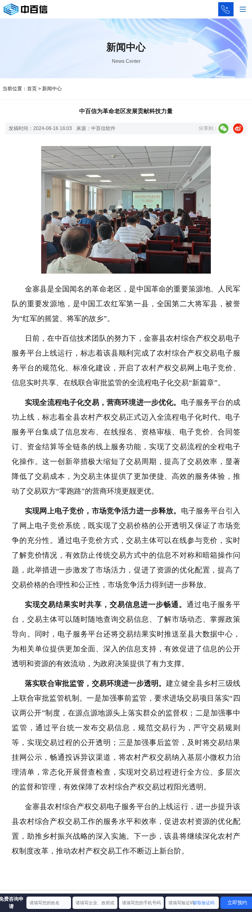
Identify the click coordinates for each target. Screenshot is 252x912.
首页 (32, 88)
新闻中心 (52, 88)
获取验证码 (204, 902)
